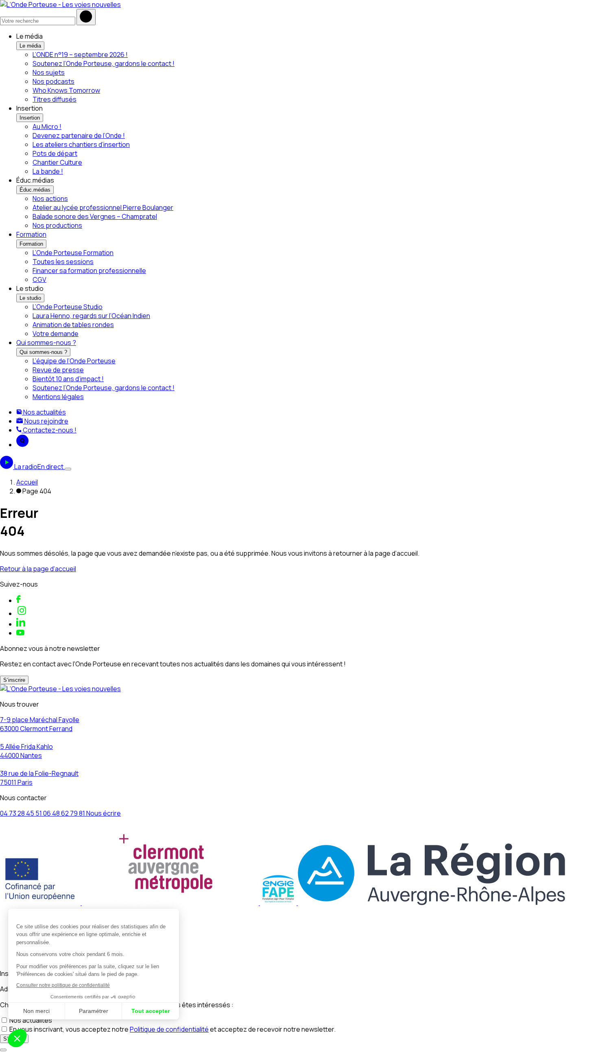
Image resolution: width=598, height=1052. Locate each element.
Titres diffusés (54, 99)
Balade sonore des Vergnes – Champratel (95, 216)
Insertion (30, 118)
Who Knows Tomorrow (66, 90)
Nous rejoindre (45, 421)
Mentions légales (58, 396)
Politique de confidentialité (169, 1029)
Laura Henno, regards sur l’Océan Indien (91, 315)
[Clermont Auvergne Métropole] (171, 902)
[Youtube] (20, 633)
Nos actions (50, 198)
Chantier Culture (57, 162)
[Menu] (68, 469)
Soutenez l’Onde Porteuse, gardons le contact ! (104, 63)
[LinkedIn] (20, 624)
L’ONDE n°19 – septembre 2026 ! (80, 54)
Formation (31, 234)
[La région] (431, 902)
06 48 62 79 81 (64, 813)
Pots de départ (55, 153)
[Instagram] (21, 613)
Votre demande (56, 333)
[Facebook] (18, 600)
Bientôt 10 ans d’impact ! (68, 378)
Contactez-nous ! (49, 430)
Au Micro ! (47, 126)
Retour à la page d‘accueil (38, 568)
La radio (38, 466)
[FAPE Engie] (279, 902)
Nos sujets (49, 72)
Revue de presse (58, 369)
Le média (30, 46)
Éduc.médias (35, 190)
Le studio (30, 298)
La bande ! (48, 171)
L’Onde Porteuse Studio (68, 306)
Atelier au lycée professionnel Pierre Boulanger (103, 207)
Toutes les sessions (63, 261)
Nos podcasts (53, 81)
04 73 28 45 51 (21, 813)
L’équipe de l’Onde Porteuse (74, 360)
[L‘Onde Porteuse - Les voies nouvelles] (60, 4)
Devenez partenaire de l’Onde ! (79, 135)
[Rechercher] (86, 17)
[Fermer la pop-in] (3, 1050)
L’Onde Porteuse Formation (73, 252)
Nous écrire (103, 813)
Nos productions (57, 225)
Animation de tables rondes (73, 324)
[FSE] (41, 902)
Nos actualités (44, 412)
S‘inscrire (14, 680)
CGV (39, 279)
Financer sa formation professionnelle (89, 270)
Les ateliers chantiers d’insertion (81, 144)
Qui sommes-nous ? (46, 342)
